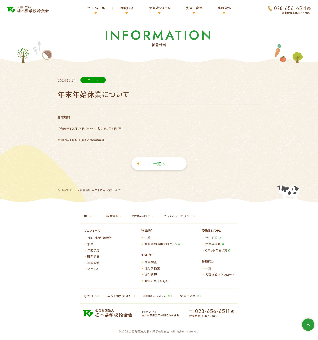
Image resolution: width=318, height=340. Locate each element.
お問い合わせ (141, 216)
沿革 (90, 244)
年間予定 (93, 250)
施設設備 (93, 262)
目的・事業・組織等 (99, 237)
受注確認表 (213, 244)
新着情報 (85, 190)
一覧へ (159, 163)
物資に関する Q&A (157, 281)
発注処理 (211, 237)
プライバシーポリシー (177, 216)
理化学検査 (152, 268)
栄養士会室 (188, 296)
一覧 (148, 237)
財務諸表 (93, 256)
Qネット (89, 296)
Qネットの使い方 (216, 250)
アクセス (92, 269)
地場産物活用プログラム (161, 244)
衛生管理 (151, 274)
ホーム (88, 216)
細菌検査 (151, 262)
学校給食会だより (119, 296)
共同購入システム (155, 296)
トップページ (69, 190)
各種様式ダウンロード (220, 274)
